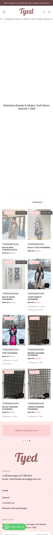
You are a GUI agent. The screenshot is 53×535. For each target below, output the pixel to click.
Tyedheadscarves (10, 244)
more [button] (5, 490)
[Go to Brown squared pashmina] (39, 330)
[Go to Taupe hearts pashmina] (39, 274)
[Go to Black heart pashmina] (13, 274)
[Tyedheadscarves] (26, 458)
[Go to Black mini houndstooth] (13, 224)
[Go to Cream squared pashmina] (39, 384)
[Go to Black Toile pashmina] (39, 224)
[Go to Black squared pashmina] (13, 384)
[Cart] (49, 12)
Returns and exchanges (14, 508)
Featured (37, 202)
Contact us (8, 502)
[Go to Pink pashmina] (13, 330)
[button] (4, 12)
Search (6, 497)
